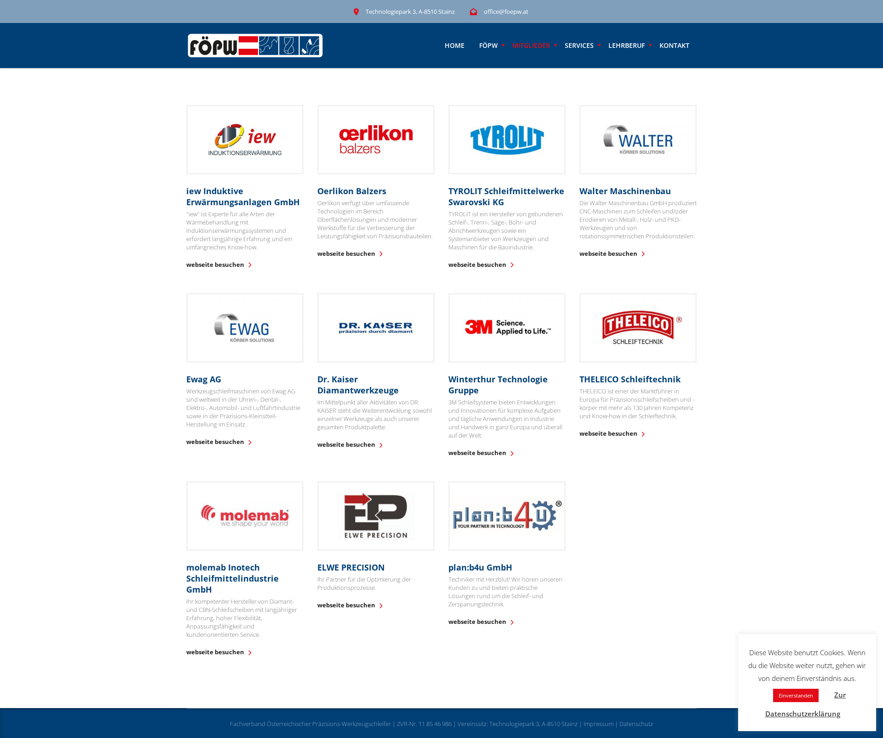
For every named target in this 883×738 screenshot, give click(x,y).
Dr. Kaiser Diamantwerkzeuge (358, 385)
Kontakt (674, 45)
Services (579, 45)
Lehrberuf (626, 45)
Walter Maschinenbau (625, 190)
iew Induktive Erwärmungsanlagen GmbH (243, 196)
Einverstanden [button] (796, 695)
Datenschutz (636, 724)
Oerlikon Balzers (351, 190)
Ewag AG (203, 379)
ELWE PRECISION (351, 567)
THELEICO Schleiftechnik (630, 379)
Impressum (599, 724)
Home (454, 45)
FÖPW (488, 45)
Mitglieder (531, 45)
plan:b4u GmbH (480, 567)
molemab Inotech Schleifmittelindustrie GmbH (232, 578)
